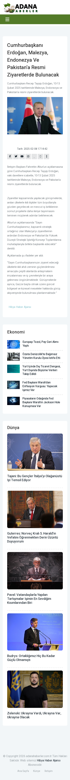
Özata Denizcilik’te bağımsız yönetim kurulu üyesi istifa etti (41, 356)
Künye (36, 771)
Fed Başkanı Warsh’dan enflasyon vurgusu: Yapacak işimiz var (39, 386)
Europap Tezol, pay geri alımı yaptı (41, 344)
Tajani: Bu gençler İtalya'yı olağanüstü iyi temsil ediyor (34, 478)
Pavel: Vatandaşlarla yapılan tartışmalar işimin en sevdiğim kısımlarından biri (29, 598)
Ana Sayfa (23, 771)
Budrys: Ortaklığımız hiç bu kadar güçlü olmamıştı (31, 658)
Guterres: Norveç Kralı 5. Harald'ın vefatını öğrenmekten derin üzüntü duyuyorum (32, 537)
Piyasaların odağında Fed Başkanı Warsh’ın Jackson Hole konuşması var (41, 402)
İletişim (49, 771)
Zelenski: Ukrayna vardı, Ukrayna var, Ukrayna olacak (34, 715)
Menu (8, 19)
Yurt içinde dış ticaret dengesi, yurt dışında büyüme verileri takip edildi (41, 370)
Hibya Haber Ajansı (48, 760)
